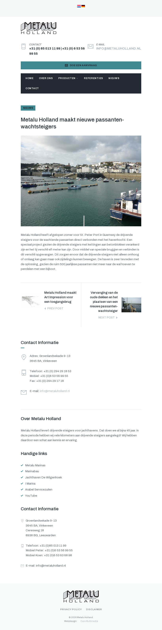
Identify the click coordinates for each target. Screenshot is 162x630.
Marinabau (32, 471)
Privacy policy (71, 609)
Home (29, 78)
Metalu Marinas (35, 465)
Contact (32, 88)
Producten (66, 78)
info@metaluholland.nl (118, 48)
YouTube (31, 495)
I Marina (30, 483)
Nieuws (113, 78)
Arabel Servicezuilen (38, 489)
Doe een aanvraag (83, 65)
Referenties (93, 78)
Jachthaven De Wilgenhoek (43, 477)
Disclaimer (94, 609)
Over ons (46, 78)
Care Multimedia (89, 621)
